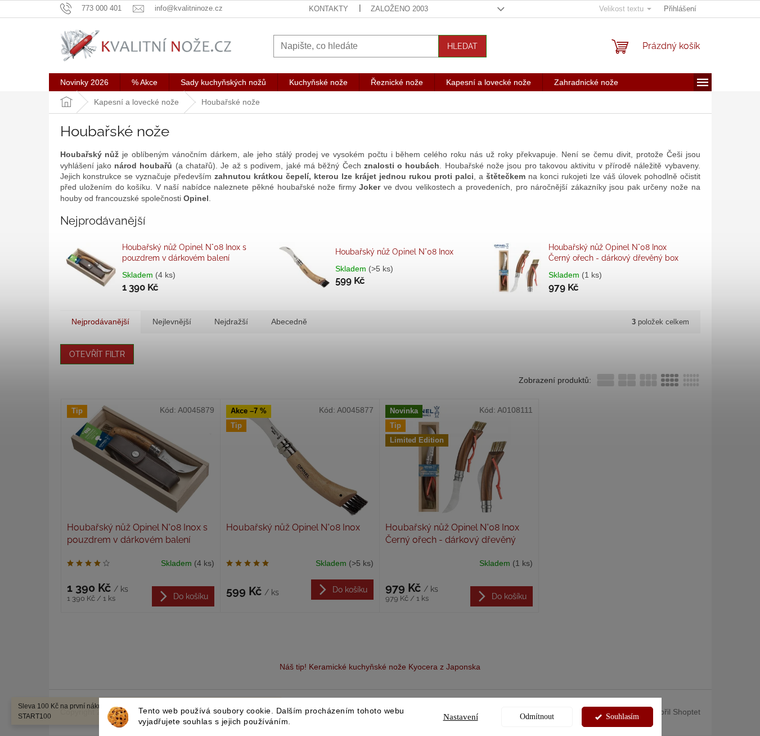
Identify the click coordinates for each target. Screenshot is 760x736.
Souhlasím (622, 716)
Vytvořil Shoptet (672, 711)
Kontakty (328, 9)
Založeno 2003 (399, 9)
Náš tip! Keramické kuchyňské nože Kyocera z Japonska (380, 666)
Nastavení (460, 716)
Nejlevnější (171, 321)
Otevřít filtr (97, 354)
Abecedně (289, 321)
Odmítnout (537, 716)
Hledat (462, 46)
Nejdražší (231, 321)
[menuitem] (84, 82)
